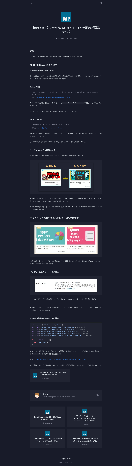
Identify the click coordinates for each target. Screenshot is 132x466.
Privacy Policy (69, 462)
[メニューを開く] (31, 3)
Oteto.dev (66, 459)
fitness (73, 397)
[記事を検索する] (101, 3)
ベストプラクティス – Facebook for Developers (50, 128)
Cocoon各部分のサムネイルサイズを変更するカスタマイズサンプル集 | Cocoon (61, 359)
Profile (60, 462)
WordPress (61, 38)
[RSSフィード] (97, 395)
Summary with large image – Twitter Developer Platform (53, 97)
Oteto (45, 394)
